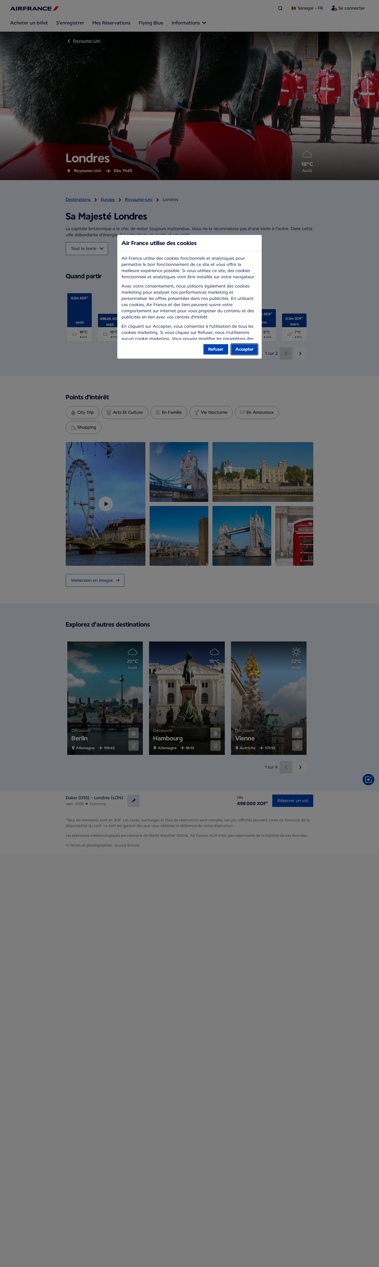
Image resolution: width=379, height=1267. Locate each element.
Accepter (244, 349)
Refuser (215, 349)
